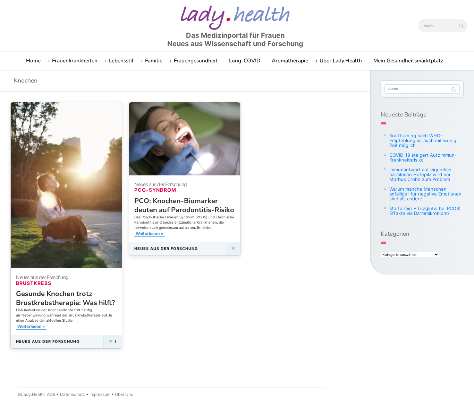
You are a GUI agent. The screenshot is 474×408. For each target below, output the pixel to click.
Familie (153, 60)
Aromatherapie (290, 60)
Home (33, 60)
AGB (51, 394)
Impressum (99, 394)
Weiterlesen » (31, 326)
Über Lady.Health (341, 60)
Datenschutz (72, 394)
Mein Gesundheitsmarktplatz (408, 60)
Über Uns (123, 394)
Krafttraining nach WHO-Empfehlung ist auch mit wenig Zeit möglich (422, 140)
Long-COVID (244, 60)
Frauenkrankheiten (75, 60)
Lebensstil (121, 60)
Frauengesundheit (196, 60)
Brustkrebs (33, 283)
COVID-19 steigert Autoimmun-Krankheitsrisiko (423, 157)
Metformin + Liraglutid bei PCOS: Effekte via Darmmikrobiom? (424, 211)
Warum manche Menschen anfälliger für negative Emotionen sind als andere (425, 193)
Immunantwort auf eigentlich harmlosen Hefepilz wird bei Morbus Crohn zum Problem (420, 174)
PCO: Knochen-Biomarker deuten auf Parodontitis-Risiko (184, 205)
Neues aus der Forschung (47, 341)
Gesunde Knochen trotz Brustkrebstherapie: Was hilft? (65, 298)
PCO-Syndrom (155, 190)
